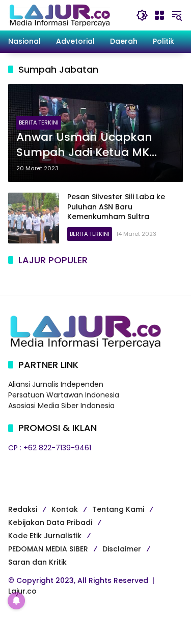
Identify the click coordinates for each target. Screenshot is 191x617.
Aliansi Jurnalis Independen (55, 384)
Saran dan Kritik (37, 562)
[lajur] (59, 15)
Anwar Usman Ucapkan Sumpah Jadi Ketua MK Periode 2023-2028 (84, 145)
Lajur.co (22, 591)
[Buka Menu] (159, 15)
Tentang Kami (118, 509)
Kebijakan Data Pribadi (50, 522)
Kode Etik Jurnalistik (44, 536)
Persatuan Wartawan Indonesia (63, 395)
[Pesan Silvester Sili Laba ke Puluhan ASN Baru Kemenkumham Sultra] (33, 218)
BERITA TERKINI (39, 122)
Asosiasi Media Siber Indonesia (61, 405)
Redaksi (22, 509)
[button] (142, 15)
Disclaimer (121, 549)
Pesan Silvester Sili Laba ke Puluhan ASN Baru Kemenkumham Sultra (116, 207)
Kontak (64, 509)
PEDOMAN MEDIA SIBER (48, 549)
